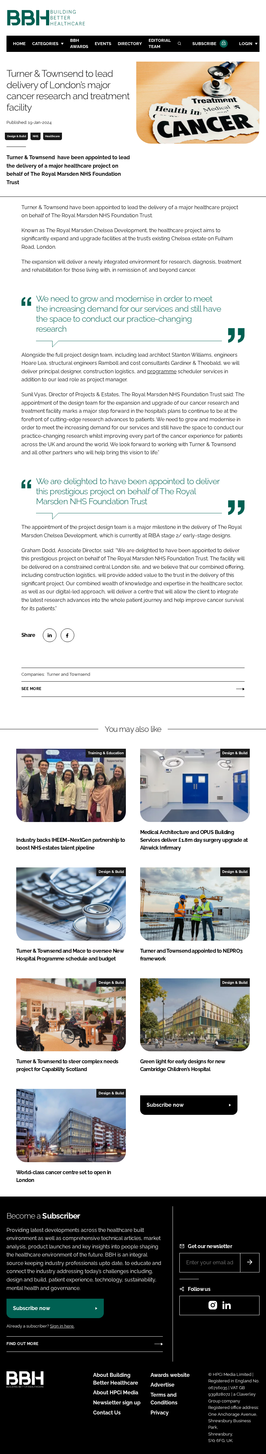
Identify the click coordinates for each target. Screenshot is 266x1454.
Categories (45, 43)
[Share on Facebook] (67, 635)
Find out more (22, 1343)
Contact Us (107, 1413)
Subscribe (204, 43)
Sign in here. (62, 1326)
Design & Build (16, 136)
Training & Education (106, 753)
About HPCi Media (115, 1392)
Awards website (170, 1375)
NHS (35, 136)
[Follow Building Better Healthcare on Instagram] (213, 1307)
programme (161, 371)
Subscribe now (165, 1105)
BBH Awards (79, 43)
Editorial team (160, 43)
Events (103, 43)
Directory (130, 43)
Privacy (160, 1413)
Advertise (163, 1385)
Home (19, 43)
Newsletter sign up (116, 1403)
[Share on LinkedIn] (49, 635)
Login (245, 43)
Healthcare (52, 136)
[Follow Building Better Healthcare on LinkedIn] (226, 1307)
